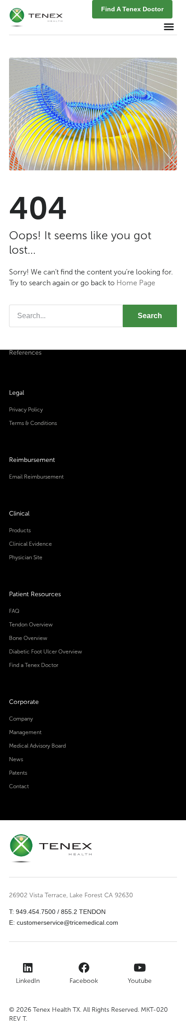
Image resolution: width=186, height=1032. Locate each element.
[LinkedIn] (28, 967)
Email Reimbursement (36, 477)
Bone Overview (28, 638)
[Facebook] (84, 967)
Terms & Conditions (33, 423)
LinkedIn (28, 980)
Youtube (140, 980)
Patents (18, 773)
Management (25, 732)
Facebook (84, 980)
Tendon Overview (31, 624)
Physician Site (25, 557)
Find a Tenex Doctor (33, 665)
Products (20, 530)
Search (150, 316)
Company (21, 719)
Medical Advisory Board (37, 746)
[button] (169, 26)
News (16, 759)
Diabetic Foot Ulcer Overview (45, 651)
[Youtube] (140, 967)
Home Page (135, 283)
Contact (19, 786)
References (25, 352)
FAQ (14, 611)
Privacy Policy (26, 409)
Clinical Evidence (30, 544)
